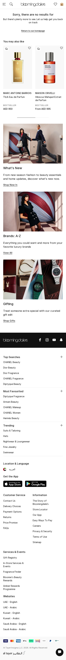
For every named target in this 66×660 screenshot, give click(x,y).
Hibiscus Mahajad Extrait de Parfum (48, 99)
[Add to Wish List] (29, 48)
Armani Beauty (11, 401)
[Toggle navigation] (4, 4)
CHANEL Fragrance (13, 378)
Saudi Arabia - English (14, 623)
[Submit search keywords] (11, 4)
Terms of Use (40, 536)
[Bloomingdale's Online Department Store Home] (33, 4)
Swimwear (8, 452)
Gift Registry (10, 557)
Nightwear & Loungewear (16, 441)
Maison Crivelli (45, 93)
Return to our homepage (33, 31)
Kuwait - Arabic (11, 618)
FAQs (6, 528)
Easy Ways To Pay (42, 520)
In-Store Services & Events (13, 565)
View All (7, 252)
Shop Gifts (9, 320)
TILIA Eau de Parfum (14, 97)
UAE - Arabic (10, 607)
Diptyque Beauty (12, 384)
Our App (37, 515)
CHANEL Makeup (12, 407)
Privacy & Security (42, 531)
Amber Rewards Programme (11, 587)
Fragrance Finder (12, 571)
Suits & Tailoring (11, 430)
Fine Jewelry (9, 447)
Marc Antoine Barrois (17, 93)
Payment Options (12, 511)
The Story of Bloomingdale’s (41, 502)
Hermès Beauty (11, 418)
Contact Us (9, 500)
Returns (7, 517)
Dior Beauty (9, 367)
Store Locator (40, 509)
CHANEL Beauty (11, 362)
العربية (12, 469)
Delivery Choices (12, 506)
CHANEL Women (12, 412)
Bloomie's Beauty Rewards (12, 579)
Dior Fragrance (11, 373)
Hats (5, 436)
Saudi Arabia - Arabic (14, 629)
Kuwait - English (11, 612)
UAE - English (10, 602)
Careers (37, 525)
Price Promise (10, 522)
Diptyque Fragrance (13, 396)
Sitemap (37, 542)
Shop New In (10, 184)
